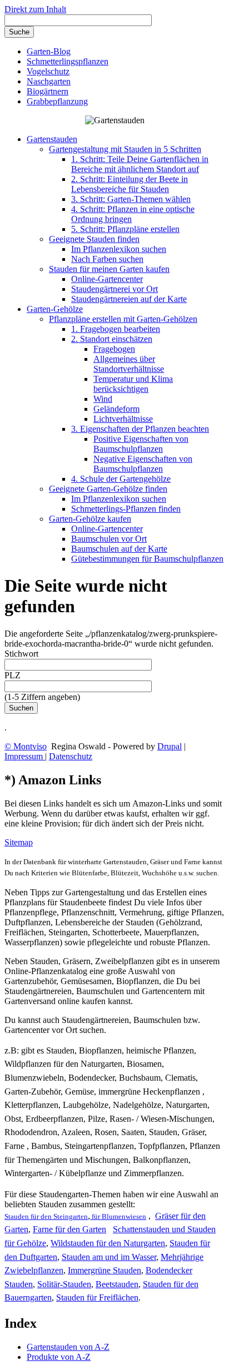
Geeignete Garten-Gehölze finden (108, 488)
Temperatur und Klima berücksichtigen (133, 384)
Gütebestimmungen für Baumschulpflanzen (147, 558)
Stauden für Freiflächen (97, 1297)
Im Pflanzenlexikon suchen (118, 249)
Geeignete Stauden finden (94, 239)
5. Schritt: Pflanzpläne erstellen (125, 229)
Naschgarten (49, 81)
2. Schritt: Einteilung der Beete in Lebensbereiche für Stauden (129, 184)
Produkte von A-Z (59, 1357)
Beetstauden (117, 1284)
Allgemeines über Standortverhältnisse (128, 364)
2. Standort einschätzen (111, 339)
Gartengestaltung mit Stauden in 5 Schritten (125, 149)
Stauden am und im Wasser (109, 1257)
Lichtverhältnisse (123, 419)
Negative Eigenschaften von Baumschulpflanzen (142, 463)
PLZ (12, 675)
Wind (102, 399)
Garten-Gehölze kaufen (90, 518)
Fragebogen (114, 349)
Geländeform (116, 409)
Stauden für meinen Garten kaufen (109, 269)
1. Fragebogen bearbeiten (115, 329)
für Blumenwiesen (118, 1216)
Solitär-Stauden (64, 1284)
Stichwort (21, 653)
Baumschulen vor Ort (109, 538)
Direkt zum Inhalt (35, 9)
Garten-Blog (49, 51)
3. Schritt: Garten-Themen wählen (131, 199)
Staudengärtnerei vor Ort (114, 289)
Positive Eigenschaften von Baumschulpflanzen (140, 443)
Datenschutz (70, 756)
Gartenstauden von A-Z (68, 1347)
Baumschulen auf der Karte (119, 548)
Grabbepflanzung (57, 101)
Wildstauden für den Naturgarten (108, 1243)
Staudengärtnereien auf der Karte (129, 299)
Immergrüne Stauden (104, 1270)
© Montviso (25, 746)
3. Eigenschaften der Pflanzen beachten (140, 429)
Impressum (24, 756)
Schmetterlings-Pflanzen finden (126, 508)
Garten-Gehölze (55, 309)
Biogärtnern (47, 91)
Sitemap (18, 842)
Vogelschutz (48, 71)
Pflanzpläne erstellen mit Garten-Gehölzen (123, 319)
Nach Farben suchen (107, 259)
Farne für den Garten (69, 1229)
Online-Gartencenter (107, 279)
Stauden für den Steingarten (46, 1216)
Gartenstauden (52, 139)
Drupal (169, 746)
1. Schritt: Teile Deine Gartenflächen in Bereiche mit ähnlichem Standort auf (139, 164)
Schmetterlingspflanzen (67, 61)
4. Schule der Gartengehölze (121, 478)
